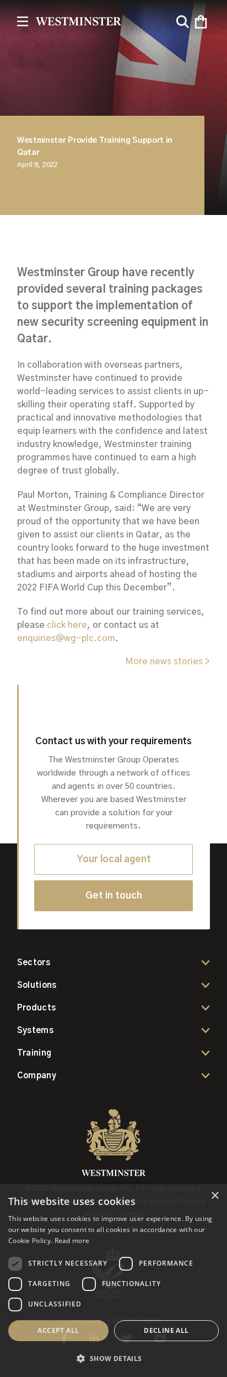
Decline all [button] (166, 1330)
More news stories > (167, 661)
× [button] (214, 1196)
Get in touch (113, 895)
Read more (72, 1240)
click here (67, 625)
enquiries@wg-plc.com (66, 638)
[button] (201, 22)
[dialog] (113, 1280)
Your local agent (114, 859)
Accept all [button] (58, 1330)
